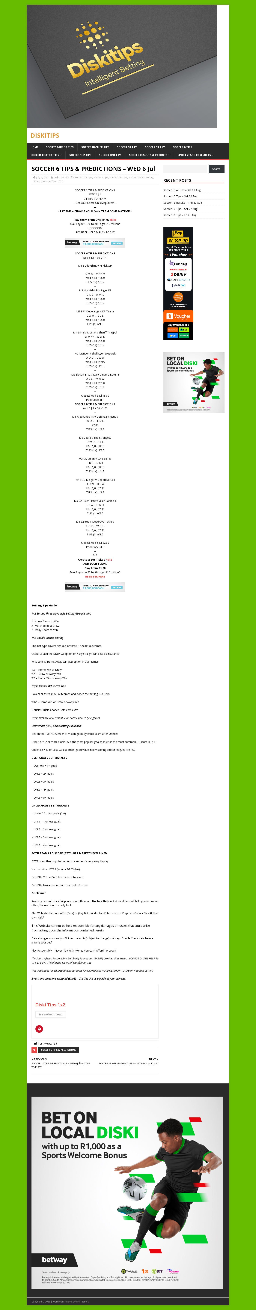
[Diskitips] (122, 125)
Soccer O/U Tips (110, 155)
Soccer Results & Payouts (148, 155)
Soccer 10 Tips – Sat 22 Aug (180, 209)
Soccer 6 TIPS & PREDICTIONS (58, 1049)
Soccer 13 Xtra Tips (45, 155)
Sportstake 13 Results (194, 155)
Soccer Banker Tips (95, 147)
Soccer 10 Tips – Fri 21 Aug (179, 215)
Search (216, 169)
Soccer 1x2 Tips (83, 177)
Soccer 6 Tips (182, 147)
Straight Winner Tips (44, 181)
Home (34, 147)
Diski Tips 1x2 (61, 177)
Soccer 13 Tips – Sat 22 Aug (180, 196)
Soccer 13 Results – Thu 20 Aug (182, 202)
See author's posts (50, 1014)
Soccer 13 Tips (155, 147)
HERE (113, 219)
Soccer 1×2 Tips (80, 155)
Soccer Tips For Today (140, 177)
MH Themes (82, 1301)
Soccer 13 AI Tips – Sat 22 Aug (182, 190)
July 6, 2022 (42, 177)
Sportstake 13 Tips (60, 147)
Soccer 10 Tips (127, 147)
